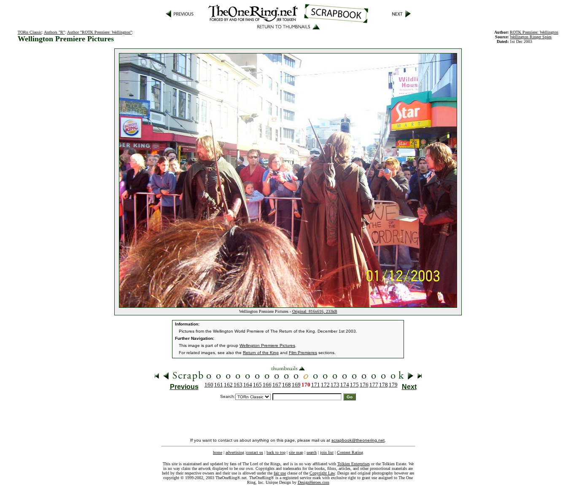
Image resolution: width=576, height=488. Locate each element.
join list (327, 452)
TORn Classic (30, 32)
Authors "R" (54, 32)
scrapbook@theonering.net (358, 440)
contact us (254, 452)
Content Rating (350, 452)
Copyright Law (322, 473)
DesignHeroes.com (313, 482)
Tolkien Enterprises (353, 463)
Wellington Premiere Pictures (267, 345)
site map (296, 452)
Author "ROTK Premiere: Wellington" (99, 32)
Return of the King (261, 352)
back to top (275, 452)
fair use (280, 473)
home (217, 452)
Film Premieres (303, 352)
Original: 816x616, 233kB (314, 311)
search (312, 452)
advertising (235, 452)
